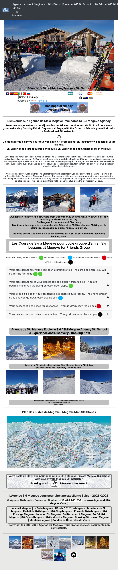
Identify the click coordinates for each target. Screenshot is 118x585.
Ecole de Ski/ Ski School (76, 4)
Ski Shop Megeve (61, 511)
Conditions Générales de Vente (71, 520)
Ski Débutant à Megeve (77, 514)
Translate (41, 100)
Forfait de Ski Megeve (36, 511)
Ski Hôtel (52, 4)
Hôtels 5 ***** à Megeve (70, 508)
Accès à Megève (33, 4)
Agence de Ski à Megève (17, 10)
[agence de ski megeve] (5, 10)
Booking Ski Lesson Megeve (92, 517)
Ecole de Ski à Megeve (87, 511)
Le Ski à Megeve (43, 508)
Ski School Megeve (32, 517)
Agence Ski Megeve (51, 524)
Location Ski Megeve (48, 514)
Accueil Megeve (21, 508)
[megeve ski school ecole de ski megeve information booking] (59, 136)
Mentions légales (40, 520)
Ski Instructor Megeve (59, 517)
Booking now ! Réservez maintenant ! (59, 483)
